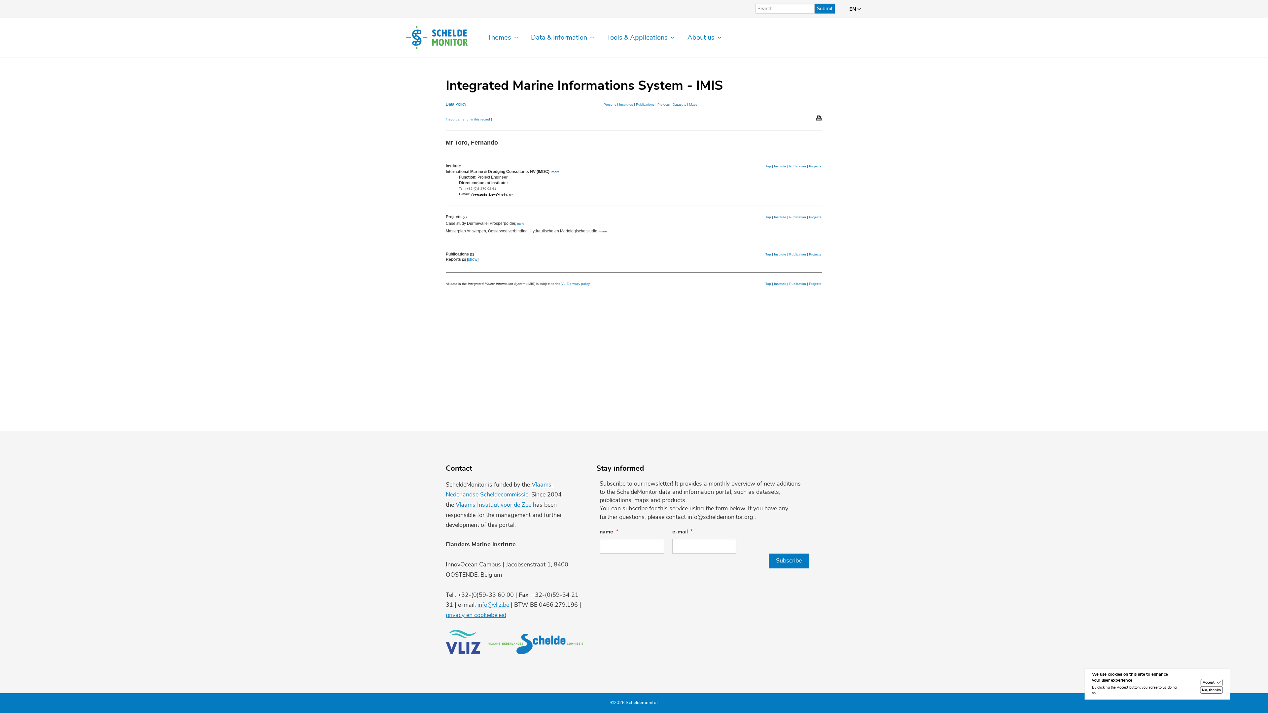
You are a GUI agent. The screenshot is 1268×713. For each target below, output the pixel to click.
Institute (780, 166)
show (472, 259)
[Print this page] (819, 117)
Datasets (679, 104)
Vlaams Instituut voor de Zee (493, 505)
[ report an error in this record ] (469, 119)
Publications (645, 104)
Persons (610, 104)
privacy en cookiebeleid (476, 615)
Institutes (626, 104)
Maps (693, 104)
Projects (663, 104)
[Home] (437, 37)
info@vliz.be (493, 605)
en (853, 9)
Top (768, 166)
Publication (797, 166)
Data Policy (456, 104)
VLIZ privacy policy (575, 284)
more (555, 172)
